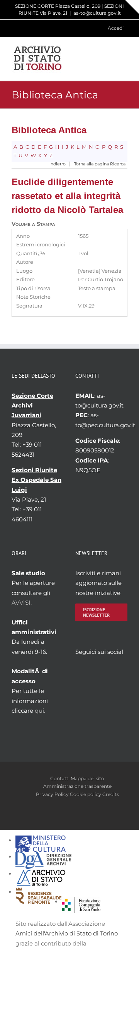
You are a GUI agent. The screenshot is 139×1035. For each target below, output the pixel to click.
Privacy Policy (52, 794)
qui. (40, 710)
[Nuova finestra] (81, 901)
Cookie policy (85, 794)
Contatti (60, 778)
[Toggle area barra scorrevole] (132, 7)
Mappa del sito (87, 778)
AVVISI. (22, 602)
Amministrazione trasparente (77, 786)
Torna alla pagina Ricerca (99, 164)
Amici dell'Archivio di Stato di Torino (66, 933)
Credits (110, 794)
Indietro (57, 164)
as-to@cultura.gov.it (97, 13)
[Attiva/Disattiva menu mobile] (124, 59)
